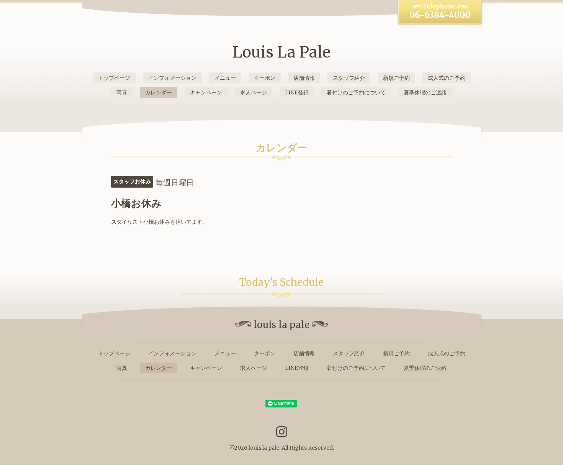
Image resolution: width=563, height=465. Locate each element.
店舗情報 (304, 77)
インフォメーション (172, 77)
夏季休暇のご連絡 (425, 92)
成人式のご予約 (446, 77)
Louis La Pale (281, 52)
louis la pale (264, 447)
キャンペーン (206, 92)
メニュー (225, 77)
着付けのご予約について (356, 92)
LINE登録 (297, 92)
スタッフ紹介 (349, 77)
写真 (121, 92)
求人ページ (253, 92)
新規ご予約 (396, 77)
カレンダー (158, 92)
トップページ (114, 77)
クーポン (264, 77)
